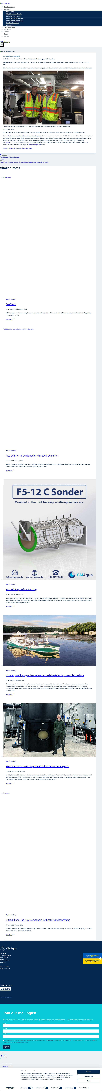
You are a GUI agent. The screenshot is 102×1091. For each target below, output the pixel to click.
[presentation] (49, 234)
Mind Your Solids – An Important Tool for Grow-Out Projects (37, 766)
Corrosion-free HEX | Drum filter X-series (14, 13)
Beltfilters (11, 304)
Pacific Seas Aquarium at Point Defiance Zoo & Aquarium (25, 136)
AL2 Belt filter (10, 25)
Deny (88, 1081)
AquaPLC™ (8, 142)
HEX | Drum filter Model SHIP (14, 20)
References (7, 29)
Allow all (88, 1071)
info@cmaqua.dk (5, 969)
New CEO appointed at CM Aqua (9, 156)
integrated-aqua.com (35, 144)
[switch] (46, 1088)
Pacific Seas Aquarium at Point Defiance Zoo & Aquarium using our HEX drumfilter (24, 161)
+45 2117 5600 (4, 966)
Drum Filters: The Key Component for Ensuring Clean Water (38, 920)
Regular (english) (11, 299)
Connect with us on (6, 985)
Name (5, 1023)
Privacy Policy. (24, 1042)
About (5, 34)
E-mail (5, 1033)
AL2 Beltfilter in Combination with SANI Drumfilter (32, 455)
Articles (6, 32)
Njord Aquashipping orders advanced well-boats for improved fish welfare (45, 675)
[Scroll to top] (1, 1056)
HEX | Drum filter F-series (13, 16)
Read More (10, 319)
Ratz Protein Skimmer (12, 23)
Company (6, 1028)
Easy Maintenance (9, 27)
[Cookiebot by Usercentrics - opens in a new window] (10, 1088)
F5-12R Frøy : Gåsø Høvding (21, 589)
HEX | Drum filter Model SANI (14, 18)
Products (5, 1066)
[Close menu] (0, 1059)
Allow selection (88, 1076)
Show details (83, 1088)
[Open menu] (2, 44)
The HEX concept (9, 7)
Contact (6, 36)
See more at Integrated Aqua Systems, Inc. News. (17, 148)
